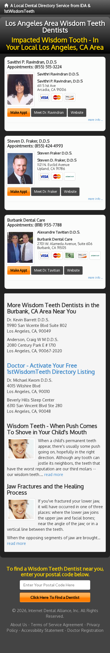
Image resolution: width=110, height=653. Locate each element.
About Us (18, 624)
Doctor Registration (85, 630)
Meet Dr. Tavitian (47, 270)
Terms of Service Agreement (57, 624)
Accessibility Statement (42, 630)
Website (77, 112)
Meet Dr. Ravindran (49, 112)
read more (53, 474)
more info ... (95, 119)
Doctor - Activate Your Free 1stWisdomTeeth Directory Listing (51, 368)
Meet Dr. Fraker (45, 191)
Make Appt (18, 112)
